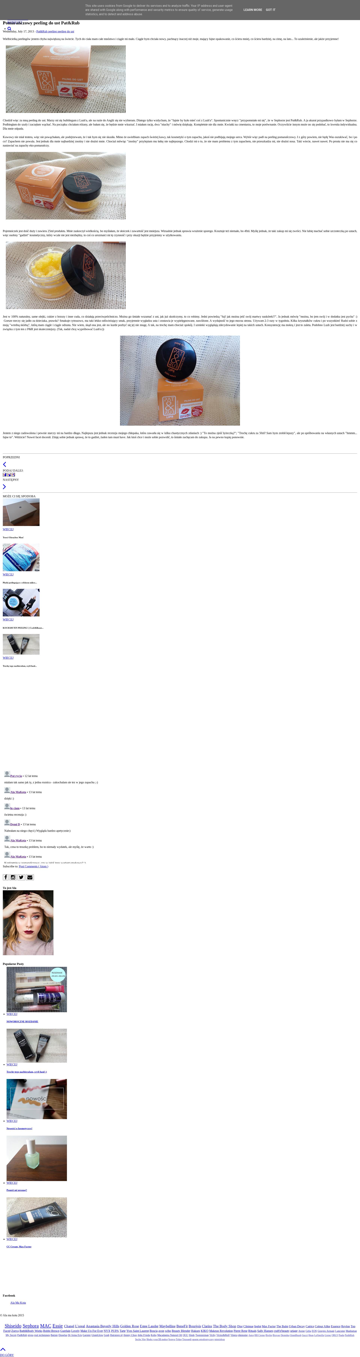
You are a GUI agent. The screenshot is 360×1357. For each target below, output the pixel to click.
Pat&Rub (42, 31)
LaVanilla (319, 1335)
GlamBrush (295, 1335)
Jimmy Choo (130, 1335)
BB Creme (259, 1335)
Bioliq (269, 1335)
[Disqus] (180, 719)
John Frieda (144, 1335)
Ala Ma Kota (18, 1302)
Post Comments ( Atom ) (33, 866)
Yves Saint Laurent (137, 1330)
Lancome (340, 1330)
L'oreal (80, 1326)
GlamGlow (97, 1335)
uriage (294, 1330)
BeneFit (182, 1326)
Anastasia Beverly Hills (102, 1326)
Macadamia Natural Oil (169, 1335)
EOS (314, 1330)
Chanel (69, 1326)
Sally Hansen (265, 1330)
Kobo (154, 1335)
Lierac (328, 1335)
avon (161, 1330)
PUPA (115, 1330)
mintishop (219, 1339)
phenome (243, 1335)
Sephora (31, 1325)
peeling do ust (66, 31)
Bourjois (195, 1326)
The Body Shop (224, 1326)
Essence (335, 1326)
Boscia (154, 1330)
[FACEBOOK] (4, 474)
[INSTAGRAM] (13, 877)
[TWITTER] (9, 474)
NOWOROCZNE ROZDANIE (22, 1021)
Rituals (252, 1330)
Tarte (123, 1330)
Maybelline (167, 1326)
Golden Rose (129, 1326)
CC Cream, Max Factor (19, 1246)
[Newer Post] (4, 488)
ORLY (335, 1335)
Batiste (54, 1335)
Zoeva (15, 1330)
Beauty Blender (181, 1330)
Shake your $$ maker (157, 1339)
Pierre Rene (241, 1330)
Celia (308, 1330)
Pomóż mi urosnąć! (17, 1190)
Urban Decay (297, 1326)
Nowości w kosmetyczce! (19, 1128)
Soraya (171, 1339)
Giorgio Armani (326, 1330)
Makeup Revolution (221, 1330)
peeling (53, 31)
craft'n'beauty (282, 1330)
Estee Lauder (149, 1326)
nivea (30, 1335)
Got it (271, 10)
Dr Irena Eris (75, 1335)
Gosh (106, 1335)
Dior (240, 1326)
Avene (301, 1330)
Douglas (62, 1335)
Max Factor (269, 1326)
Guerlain (65, 1330)
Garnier (87, 1335)
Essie (57, 1325)
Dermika (285, 1335)
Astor (251, 1335)
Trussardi (187, 1339)
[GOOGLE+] (13, 474)
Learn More (253, 10)
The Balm (282, 1326)
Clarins (207, 1326)
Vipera (233, 1335)
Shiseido (13, 1325)
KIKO (204, 1330)
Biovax (276, 1335)
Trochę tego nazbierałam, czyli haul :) (27, 1071)
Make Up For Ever (91, 1330)
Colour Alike (322, 1326)
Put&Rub (349, 1335)
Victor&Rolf (223, 1335)
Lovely (75, 1330)
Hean (311, 1335)
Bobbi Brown (51, 1330)
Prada (341, 1335)
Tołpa (179, 1339)
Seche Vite (140, 1339)
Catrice (310, 1326)
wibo (168, 1330)
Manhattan (351, 1330)
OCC (185, 1335)
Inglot (257, 1326)
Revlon (345, 1326)
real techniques (42, 1335)
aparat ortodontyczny (203, 1339)
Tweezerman (202, 1335)
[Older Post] (4, 466)
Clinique (248, 1326)
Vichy (212, 1335)
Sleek (192, 1335)
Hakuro (195, 1330)
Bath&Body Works (31, 1330)
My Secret (11, 1335)
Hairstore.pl (116, 1335)
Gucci (305, 1335)
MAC (45, 1325)
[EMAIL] (30, 877)
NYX (107, 1330)
